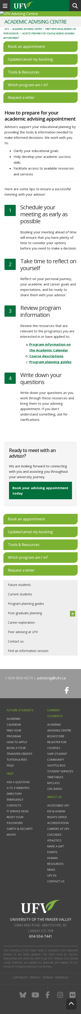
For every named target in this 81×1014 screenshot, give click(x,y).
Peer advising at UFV (23, 632)
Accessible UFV (58, 805)
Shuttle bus (56, 765)
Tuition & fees (17, 760)
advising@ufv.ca (51, 677)
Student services (60, 771)
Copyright (20, 977)
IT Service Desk (18, 811)
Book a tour (16, 748)
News (51, 870)
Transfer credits (19, 754)
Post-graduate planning (25, 613)
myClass (53, 783)
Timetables (55, 777)
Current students (20, 594)
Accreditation (58, 823)
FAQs (10, 765)
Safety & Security (20, 829)
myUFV (11, 835)
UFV (6, 29)
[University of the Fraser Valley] (40, 906)
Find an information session (28, 651)
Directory (14, 794)
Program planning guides (50, 362)
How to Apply (17, 742)
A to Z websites (18, 788)
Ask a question (18, 782)
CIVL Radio (54, 789)
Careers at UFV (58, 829)
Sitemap (48, 977)
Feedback (61, 977)
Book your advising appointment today (40, 490)
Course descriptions (46, 356)
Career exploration (21, 622)
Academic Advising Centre (27, 29)
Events (52, 852)
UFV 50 (51, 875)
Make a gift (55, 846)
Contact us (16, 641)
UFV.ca (40, 5)
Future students (19, 585)
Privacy (35, 977)
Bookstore (55, 736)
